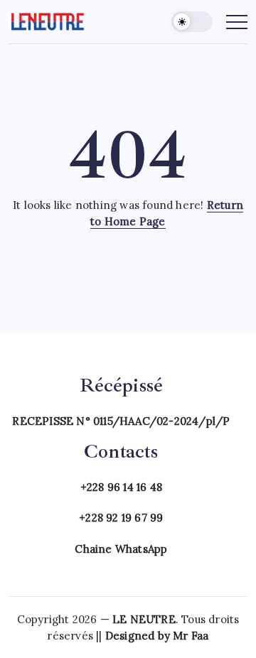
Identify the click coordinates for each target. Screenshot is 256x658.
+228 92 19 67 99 (121, 517)
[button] (192, 21)
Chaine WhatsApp (121, 549)
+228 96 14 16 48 (121, 487)
